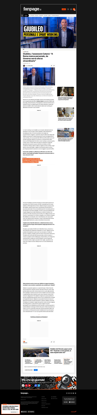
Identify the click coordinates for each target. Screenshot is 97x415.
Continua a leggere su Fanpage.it (38, 317)
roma (26, 15)
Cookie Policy (43, 402)
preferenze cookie (44, 407)
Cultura (45, 15)
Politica (36, 15)
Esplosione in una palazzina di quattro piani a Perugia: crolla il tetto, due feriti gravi (10, 408)
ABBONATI (63, 9)
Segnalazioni (43, 398)
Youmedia (43, 396)
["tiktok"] (23, 385)
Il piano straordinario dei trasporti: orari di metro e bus (34, 366)
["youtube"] (29, 385)
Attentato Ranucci (55, 15)
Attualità (32, 15)
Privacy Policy (44, 400)
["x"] (32, 385)
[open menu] (22, 15)
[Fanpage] (25, 393)
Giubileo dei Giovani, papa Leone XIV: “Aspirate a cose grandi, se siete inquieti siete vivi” (61, 350)
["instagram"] (26, 385)
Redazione (43, 405)
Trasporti (41, 15)
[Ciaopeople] (73, 411)
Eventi (49, 15)
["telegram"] (39, 385)
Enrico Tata (31, 65)
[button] (54, 66)
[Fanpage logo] (31, 9)
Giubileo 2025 (26, 51)
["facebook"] (35, 385)
